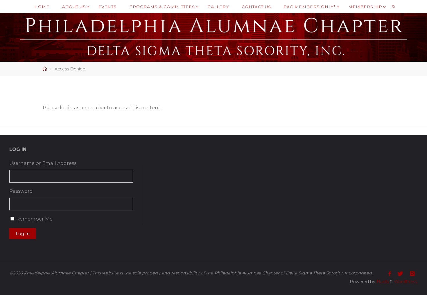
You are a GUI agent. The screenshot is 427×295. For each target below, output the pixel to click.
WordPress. (406, 281)
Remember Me (34, 219)
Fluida (382, 281)
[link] (393, 6)
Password (21, 191)
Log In (23, 233)
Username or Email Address (42, 163)
